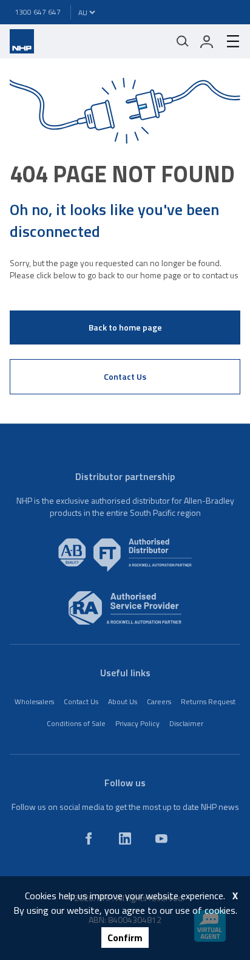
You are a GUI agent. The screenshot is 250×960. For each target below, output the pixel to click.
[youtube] (161, 838)
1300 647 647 (38, 12)
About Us (122, 701)
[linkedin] (125, 838)
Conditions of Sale (76, 723)
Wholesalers (34, 701)
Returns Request (208, 701)
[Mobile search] (183, 41)
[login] (207, 41)
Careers (159, 701)
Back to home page (125, 327)
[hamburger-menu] (228, 41)
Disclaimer (186, 723)
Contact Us (125, 376)
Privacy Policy (137, 723)
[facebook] (89, 838)
